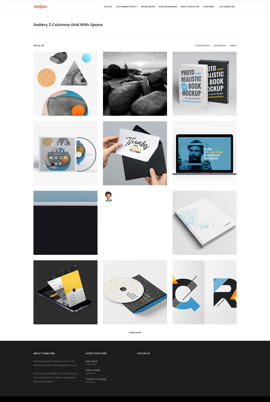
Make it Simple (92, 370)
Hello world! (91, 361)
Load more (135, 332)
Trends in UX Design (95, 378)
